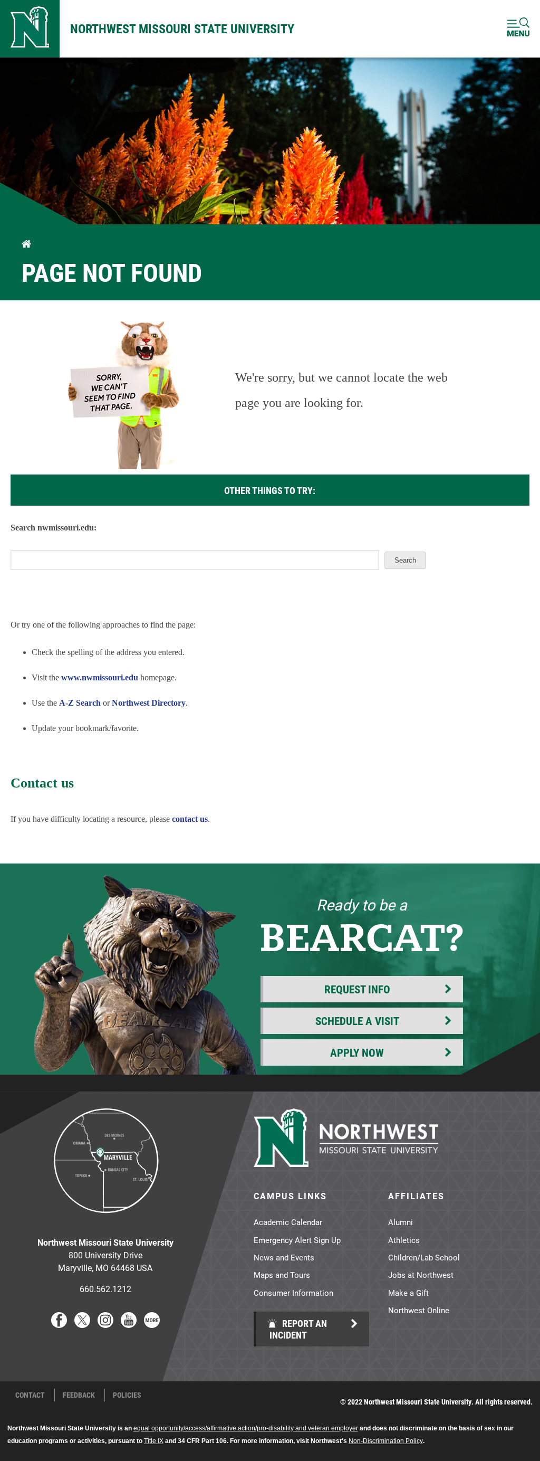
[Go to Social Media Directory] (152, 1324)
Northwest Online (418, 1310)
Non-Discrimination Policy (386, 1441)
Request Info (357, 989)
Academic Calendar (288, 1222)
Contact (30, 1395)
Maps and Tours (282, 1274)
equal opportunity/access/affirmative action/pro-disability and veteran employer (245, 1428)
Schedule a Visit (357, 1020)
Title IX (153, 1441)
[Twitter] (82, 1324)
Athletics (404, 1240)
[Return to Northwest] (30, 29)
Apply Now (357, 1052)
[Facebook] (59, 1324)
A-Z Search (80, 702)
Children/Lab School (424, 1257)
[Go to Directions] (105, 1221)
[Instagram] (105, 1324)
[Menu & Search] (518, 29)
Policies (127, 1395)
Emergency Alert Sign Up (297, 1240)
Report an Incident (298, 1329)
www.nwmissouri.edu (99, 677)
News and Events (284, 1257)
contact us (190, 818)
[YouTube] (129, 1324)
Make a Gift (408, 1292)
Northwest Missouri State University (182, 28)
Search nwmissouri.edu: (54, 527)
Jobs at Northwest (421, 1274)
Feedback (79, 1395)
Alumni (400, 1222)
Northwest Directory (149, 702)
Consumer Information (293, 1292)
